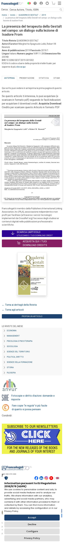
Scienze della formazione (19, 362)
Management (13, 336)
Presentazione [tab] (26, 78)
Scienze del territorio (18, 352)
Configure (32, 531)
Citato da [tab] (44, 78)
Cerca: (4, 9)
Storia (10, 367)
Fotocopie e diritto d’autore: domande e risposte (33, 397)
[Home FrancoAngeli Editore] (12, 3)
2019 (44, 15)
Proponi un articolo (32, 316)
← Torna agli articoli (13, 309)
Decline (32, 524)
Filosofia (11, 373)
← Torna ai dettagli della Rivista (19, 304)
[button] (28, 3)
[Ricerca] (60, 9)
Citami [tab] (56, 78)
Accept (32, 517)
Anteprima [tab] (9, 78)
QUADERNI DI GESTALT (28, 15)
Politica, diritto (15, 357)
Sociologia (12, 346)
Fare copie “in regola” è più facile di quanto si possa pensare (29, 407)
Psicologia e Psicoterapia (19, 341)
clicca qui (20, 67)
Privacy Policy (32, 538)
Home (4, 15)
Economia (11, 331)
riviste (12, 15)
